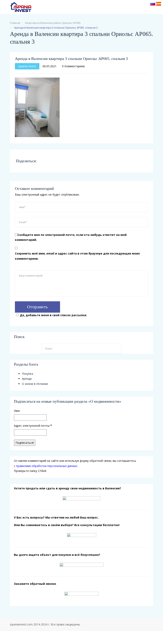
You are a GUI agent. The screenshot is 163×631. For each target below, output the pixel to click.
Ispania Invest (27, 66)
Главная (15, 23)
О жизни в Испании (35, 384)
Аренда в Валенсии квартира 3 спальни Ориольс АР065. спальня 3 (71, 58)
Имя (17, 411)
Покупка (27, 374)
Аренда (27, 378)
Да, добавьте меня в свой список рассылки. (53, 315)
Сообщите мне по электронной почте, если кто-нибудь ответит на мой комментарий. (71, 237)
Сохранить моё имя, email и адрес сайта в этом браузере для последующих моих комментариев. (77, 256)
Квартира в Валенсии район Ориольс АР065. (53, 23)
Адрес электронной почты (33, 425)
